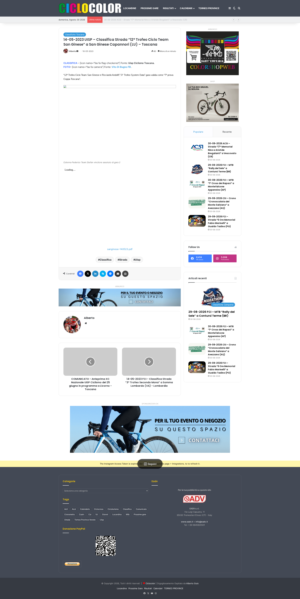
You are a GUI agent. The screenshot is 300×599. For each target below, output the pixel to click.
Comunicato (141, 509)
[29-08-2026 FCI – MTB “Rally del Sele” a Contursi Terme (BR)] (197, 169)
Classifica (105, 259)
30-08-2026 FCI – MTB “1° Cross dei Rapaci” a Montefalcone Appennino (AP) (221, 184)
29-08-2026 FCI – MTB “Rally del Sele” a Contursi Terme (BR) (133, 19)
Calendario (85, 509)
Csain (81, 514)
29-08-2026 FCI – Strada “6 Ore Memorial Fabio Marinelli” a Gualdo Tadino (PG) (221, 221)
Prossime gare (140, 514)
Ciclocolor (150, 583)
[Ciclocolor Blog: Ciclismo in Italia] (90, 8)
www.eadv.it (187, 521)
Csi (89, 514)
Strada (123, 259)
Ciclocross (98, 509)
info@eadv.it (202, 521)
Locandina (117, 514)
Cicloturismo (113, 509)
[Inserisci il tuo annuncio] (120, 297)
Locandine (129, 8)
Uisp (137, 259)
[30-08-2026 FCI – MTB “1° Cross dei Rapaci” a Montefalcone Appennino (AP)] (197, 184)
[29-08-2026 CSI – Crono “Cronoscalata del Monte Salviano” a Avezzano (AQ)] (197, 202)
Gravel (105, 514)
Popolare (198, 131)
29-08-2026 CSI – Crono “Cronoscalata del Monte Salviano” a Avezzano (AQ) (222, 203)
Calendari (186, 8)
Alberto (72, 51)
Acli (66, 509)
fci (97, 514)
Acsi (74, 509)
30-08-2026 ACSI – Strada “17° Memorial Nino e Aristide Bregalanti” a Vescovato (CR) (222, 150)
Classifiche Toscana (74, 34)
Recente (227, 131)
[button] (150, 429)
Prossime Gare (150, 8)
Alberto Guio (192, 583)
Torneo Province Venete (85, 520)
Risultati (168, 8)
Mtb (127, 514)
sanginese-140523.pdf (119, 249)
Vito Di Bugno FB (121, 66)
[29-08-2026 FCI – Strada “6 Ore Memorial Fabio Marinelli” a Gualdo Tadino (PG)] (197, 221)
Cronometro (69, 514)
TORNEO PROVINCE (208, 8)
